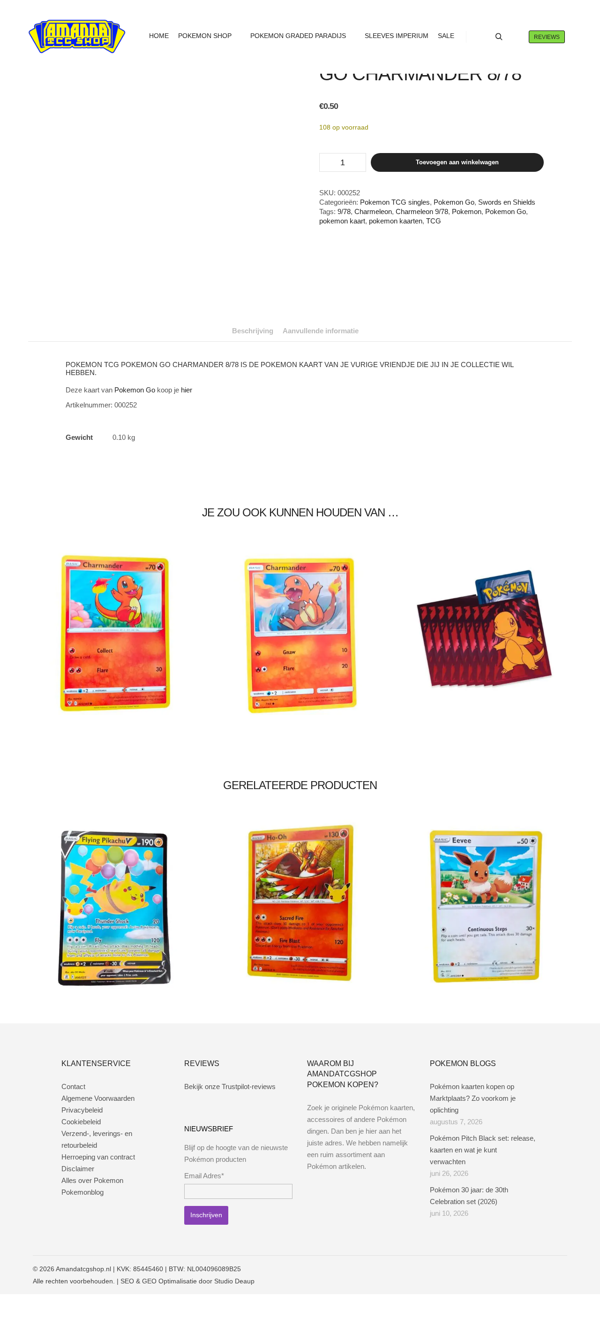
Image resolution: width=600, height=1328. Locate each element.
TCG (433, 221)
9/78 (344, 211)
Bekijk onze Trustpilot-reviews (230, 1086)
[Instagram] (533, 1269)
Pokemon (466, 211)
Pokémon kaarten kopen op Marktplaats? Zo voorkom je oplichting (473, 1098)
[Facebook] (519, 1269)
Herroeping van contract (98, 1157)
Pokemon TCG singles (395, 202)
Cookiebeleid (81, 1122)
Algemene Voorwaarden (98, 1098)
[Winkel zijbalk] (481, 37)
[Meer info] (515, 37)
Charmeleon (373, 211)
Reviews (547, 37)
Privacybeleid (82, 1110)
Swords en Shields (506, 202)
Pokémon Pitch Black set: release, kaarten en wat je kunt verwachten (482, 1150)
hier (186, 390)
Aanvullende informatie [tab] (321, 331)
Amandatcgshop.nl (83, 1269)
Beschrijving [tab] (252, 331)
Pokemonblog (82, 1192)
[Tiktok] (561, 1269)
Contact (73, 1086)
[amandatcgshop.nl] (77, 37)
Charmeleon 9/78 (422, 211)
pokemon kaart (342, 221)
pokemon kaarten (395, 221)
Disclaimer (77, 1169)
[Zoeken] (498, 37)
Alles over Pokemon (92, 1180)
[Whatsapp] (547, 1269)
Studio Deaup (234, 1281)
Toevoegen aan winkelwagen (457, 162)
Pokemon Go (454, 202)
